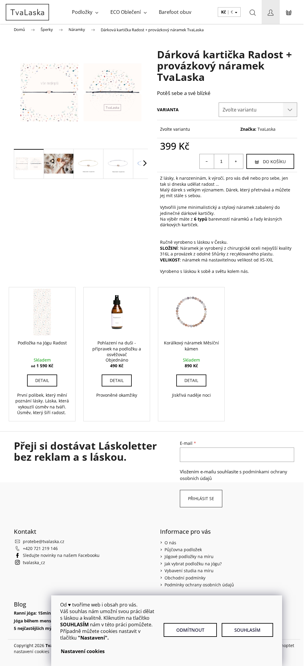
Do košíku (274, 161)
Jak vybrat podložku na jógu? (193, 564)
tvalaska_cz (34, 562)
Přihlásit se (201, 498)
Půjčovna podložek (183, 549)
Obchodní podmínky (185, 578)
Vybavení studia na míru (189, 570)
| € (227, 12)
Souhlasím (247, 630)
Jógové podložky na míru (189, 556)
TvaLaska (266, 129)
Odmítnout (190, 630)
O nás (170, 542)
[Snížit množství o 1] (207, 161)
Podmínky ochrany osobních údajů (199, 585)
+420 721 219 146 (40, 548)
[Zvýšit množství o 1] (236, 161)
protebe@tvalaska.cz (43, 541)
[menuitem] (85, 12)
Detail (42, 380)
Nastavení (73, 651)
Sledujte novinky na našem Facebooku (61, 555)
